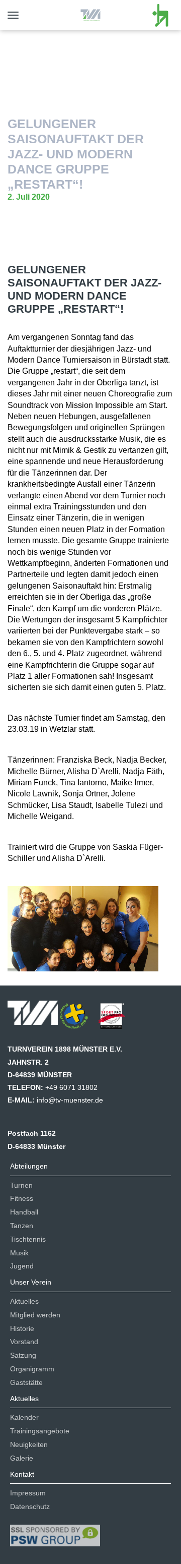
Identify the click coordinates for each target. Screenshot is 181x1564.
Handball (24, 1212)
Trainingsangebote (39, 1431)
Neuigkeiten (29, 1444)
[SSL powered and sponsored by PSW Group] (55, 1531)
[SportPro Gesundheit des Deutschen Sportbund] (116, 1019)
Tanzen (21, 1226)
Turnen (21, 1185)
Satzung (23, 1355)
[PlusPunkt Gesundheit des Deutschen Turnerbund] (79, 1019)
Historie (22, 1328)
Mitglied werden (35, 1315)
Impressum (28, 1493)
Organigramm (32, 1369)
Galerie (21, 1458)
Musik (19, 1253)
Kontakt (22, 1474)
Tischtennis (28, 1239)
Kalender (24, 1417)
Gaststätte (26, 1382)
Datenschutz (30, 1506)
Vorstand (24, 1342)
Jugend (22, 1266)
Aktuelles (24, 1301)
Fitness (21, 1198)
